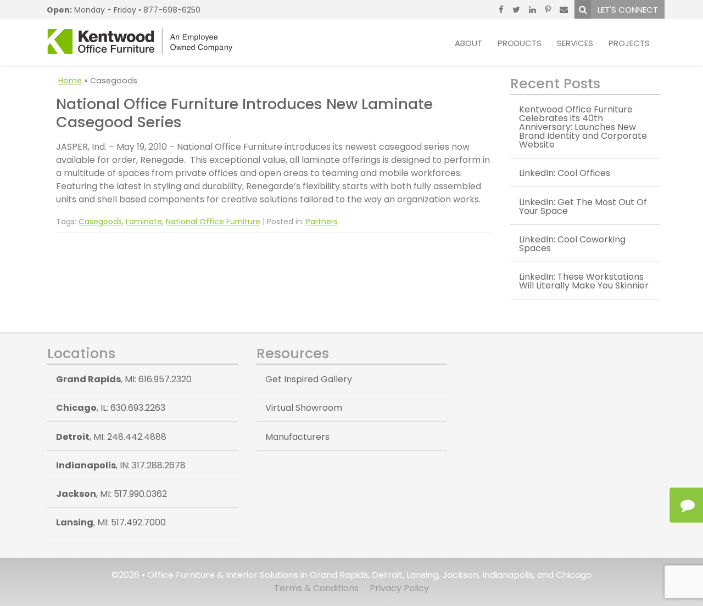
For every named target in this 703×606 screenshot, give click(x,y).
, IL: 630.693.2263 (110, 407)
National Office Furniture (213, 221)
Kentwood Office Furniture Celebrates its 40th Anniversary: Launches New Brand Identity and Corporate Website (583, 127)
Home (70, 80)
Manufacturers (297, 437)
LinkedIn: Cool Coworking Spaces (572, 243)
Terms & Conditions (316, 588)
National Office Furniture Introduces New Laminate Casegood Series (244, 113)
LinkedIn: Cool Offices (564, 173)
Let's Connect (628, 9)
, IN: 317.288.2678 (121, 465)
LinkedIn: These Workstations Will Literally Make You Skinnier (584, 281)
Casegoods (100, 221)
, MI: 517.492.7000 (111, 522)
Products (520, 43)
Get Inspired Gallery (308, 379)
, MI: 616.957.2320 (124, 379)
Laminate (144, 221)
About (468, 43)
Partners (322, 221)
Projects (629, 43)
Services (575, 43)
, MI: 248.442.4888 (111, 437)
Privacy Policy (399, 588)
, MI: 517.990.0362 (111, 494)
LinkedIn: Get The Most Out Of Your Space (583, 206)
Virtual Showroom (303, 407)
